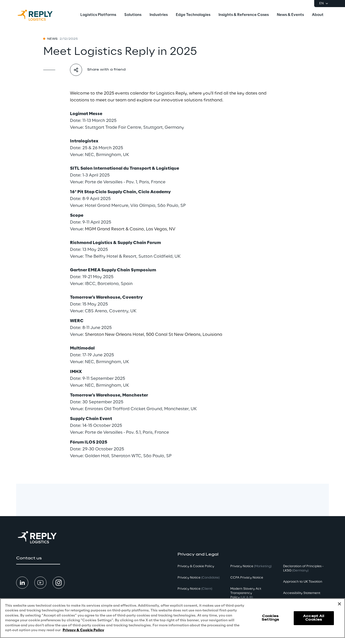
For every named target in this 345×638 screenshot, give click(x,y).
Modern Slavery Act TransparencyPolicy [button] (245, 593)
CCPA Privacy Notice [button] (246, 577)
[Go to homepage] (40, 15)
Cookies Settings (270, 617)
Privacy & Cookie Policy (83, 630)
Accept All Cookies (313, 617)
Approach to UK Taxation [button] (302, 581)
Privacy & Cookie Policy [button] (196, 566)
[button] (38, 558)
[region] (172, 618)
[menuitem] (98, 15)
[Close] (339, 603)
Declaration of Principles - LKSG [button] (303, 568)
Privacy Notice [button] (198, 577)
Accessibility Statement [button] (301, 593)
